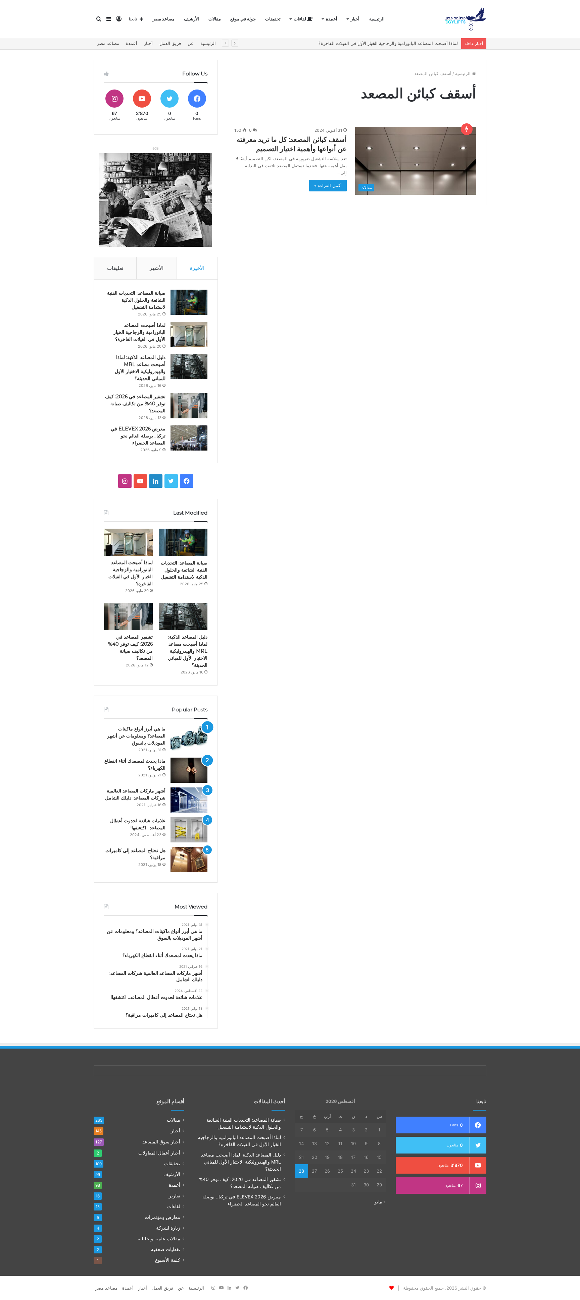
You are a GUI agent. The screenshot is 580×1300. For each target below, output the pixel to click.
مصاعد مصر (164, 18)
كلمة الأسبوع (167, 1260)
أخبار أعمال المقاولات (159, 1153)
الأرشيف (191, 18)
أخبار (355, 18)
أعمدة (331, 18)
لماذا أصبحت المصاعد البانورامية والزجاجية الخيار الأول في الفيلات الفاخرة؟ (139, 332)
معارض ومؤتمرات (162, 1217)
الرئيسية (377, 18)
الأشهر (156, 268)
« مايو (380, 1201)
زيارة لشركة (168, 1228)
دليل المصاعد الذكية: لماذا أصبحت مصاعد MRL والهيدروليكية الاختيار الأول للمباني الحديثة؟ (187, 651)
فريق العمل (170, 43)
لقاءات (300, 18)
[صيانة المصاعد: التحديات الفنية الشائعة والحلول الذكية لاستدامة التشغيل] (189, 302)
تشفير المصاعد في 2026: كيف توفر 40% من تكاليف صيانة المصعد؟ (135, 404)
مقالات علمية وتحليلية (159, 1238)
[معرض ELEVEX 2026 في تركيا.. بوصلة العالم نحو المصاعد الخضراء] (189, 438)
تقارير (174, 1195)
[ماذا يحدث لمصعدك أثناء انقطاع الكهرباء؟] (189, 770)
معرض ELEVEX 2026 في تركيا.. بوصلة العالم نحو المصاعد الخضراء (138, 436)
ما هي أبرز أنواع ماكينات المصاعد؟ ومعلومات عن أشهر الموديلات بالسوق (136, 736)
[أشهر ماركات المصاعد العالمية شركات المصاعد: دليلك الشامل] (189, 800)
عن (191, 43)
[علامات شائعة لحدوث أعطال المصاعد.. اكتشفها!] (189, 829)
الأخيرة (197, 268)
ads (155, 148)
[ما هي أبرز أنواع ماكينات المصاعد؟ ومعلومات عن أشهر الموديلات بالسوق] (189, 738)
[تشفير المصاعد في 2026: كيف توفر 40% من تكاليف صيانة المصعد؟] (189, 405)
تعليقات (115, 268)
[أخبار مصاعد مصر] (465, 19)
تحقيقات (273, 18)
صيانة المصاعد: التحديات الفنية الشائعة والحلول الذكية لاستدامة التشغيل (136, 300)
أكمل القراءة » (328, 185)
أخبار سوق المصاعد (161, 1141)
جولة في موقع (243, 18)
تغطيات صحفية (165, 1249)
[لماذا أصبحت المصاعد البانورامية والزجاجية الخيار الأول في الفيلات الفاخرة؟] (189, 334)
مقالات (214, 18)
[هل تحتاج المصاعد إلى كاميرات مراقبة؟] (189, 859)
